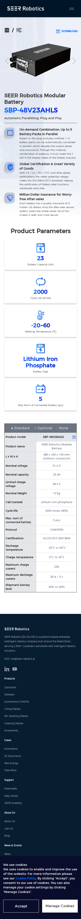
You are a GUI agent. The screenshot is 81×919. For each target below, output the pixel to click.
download (70, 31)
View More (10, 770)
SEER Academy (13, 803)
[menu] (69, 8)
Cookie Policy (26, 878)
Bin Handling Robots (16, 716)
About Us (9, 821)
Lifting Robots (12, 709)
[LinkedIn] (7, 669)
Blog (7, 835)
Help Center (11, 796)
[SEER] (26, 8)
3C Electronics (12, 756)
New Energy (11, 763)
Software (9, 694)
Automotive (10, 749)
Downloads (10, 788)
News (7, 854)
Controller (10, 687)
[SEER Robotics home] (40, 629)
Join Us (8, 828)
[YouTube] (14, 669)
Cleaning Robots (13, 723)
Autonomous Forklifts (16, 701)
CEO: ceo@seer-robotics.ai (19, 659)
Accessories (11, 730)
